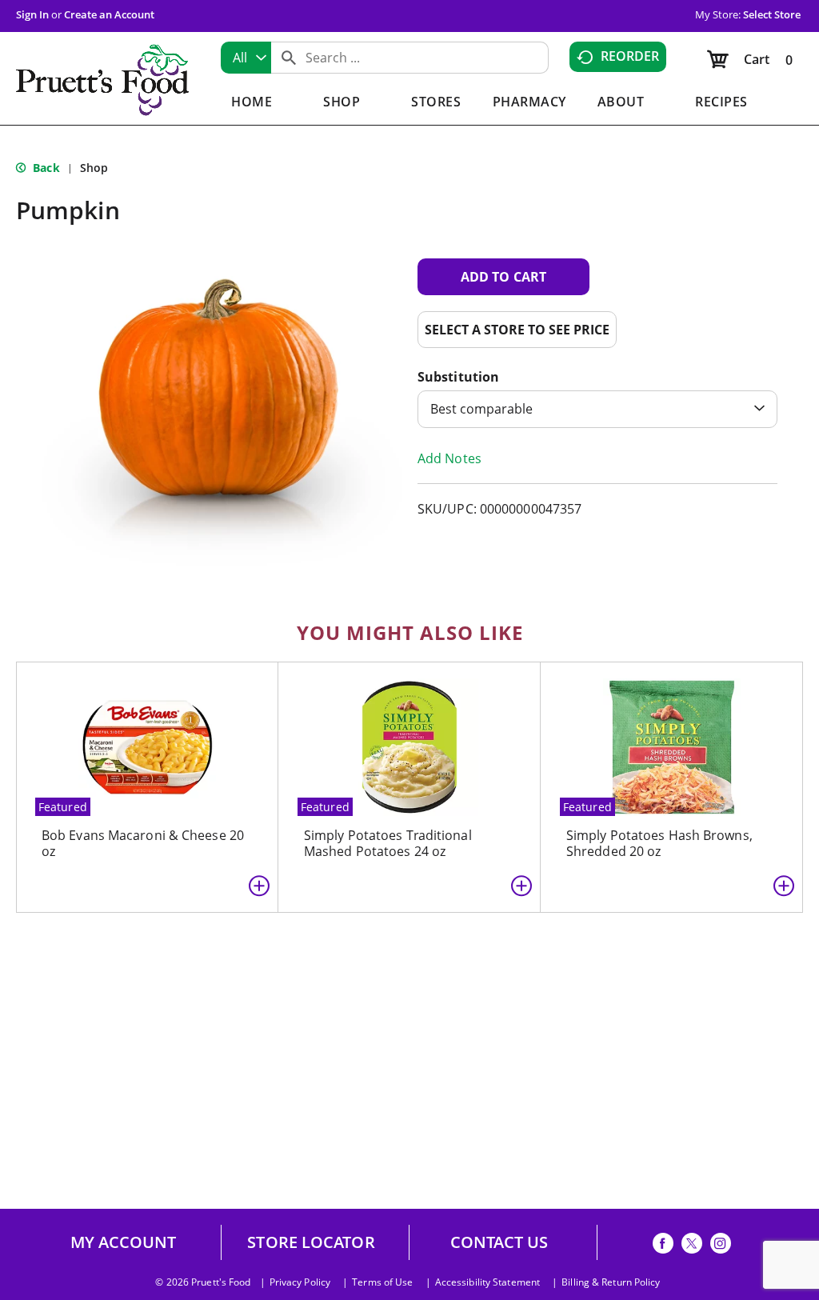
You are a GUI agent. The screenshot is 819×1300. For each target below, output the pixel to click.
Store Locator (310, 1242)
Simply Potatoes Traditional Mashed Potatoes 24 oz (388, 843)
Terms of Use (382, 1282)
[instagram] (720, 1246)
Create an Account (109, 14)
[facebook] (663, 1246)
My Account (123, 1242)
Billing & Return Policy (610, 1282)
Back (45, 167)
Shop (94, 167)
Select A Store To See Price (517, 329)
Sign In (32, 14)
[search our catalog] (288, 58)
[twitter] (691, 1246)
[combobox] (246, 58)
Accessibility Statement (487, 1282)
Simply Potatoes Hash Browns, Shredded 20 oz (659, 843)
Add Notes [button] (449, 458)
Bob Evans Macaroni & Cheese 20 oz (143, 843)
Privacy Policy (300, 1282)
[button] (503, 276)
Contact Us (499, 1242)
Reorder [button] (630, 56)
